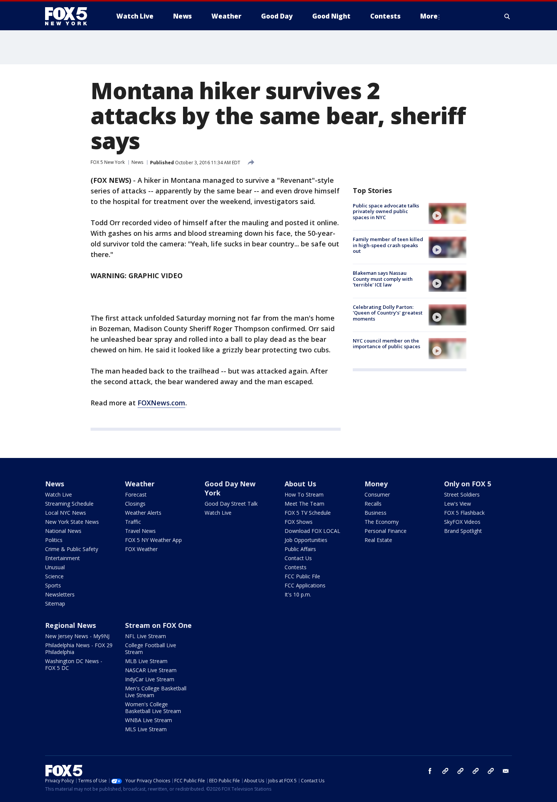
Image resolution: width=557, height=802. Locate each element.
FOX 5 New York (108, 162)
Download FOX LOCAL (312, 530)
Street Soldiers (462, 494)
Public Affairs (300, 549)
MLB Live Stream (146, 661)
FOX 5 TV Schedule (308, 512)
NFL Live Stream (145, 636)
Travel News (140, 530)
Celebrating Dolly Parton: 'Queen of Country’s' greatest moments (387, 313)
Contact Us (298, 558)
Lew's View (457, 503)
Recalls (373, 503)
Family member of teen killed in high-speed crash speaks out (388, 245)
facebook (430, 771)
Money (376, 483)
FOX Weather (141, 549)
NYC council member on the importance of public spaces (386, 343)
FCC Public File (302, 576)
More (429, 16)
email (506, 771)
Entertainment (62, 558)
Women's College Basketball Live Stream (153, 708)
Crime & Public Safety (71, 549)
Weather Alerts (143, 512)
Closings (135, 503)
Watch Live (58, 494)
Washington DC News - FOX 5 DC (73, 664)
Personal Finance (386, 530)
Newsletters (60, 594)
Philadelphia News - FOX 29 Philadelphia (79, 649)
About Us (300, 483)
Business (375, 512)
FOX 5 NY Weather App (153, 539)
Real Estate (378, 539)
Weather (140, 483)
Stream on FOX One (158, 625)
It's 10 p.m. (298, 594)
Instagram (445, 771)
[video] (447, 213)
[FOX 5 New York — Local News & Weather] (70, 16)
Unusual (55, 567)
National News (63, 530)
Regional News (70, 625)
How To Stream (304, 494)
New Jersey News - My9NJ (77, 636)
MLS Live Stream (146, 729)
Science (54, 576)
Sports (53, 585)
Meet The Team (304, 503)
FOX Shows (299, 521)
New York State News (72, 521)
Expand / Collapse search (507, 16)
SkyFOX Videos (462, 521)
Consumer (377, 494)
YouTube (475, 771)
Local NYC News (65, 512)
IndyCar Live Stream (149, 679)
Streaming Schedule (69, 503)
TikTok (460, 771)
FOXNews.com (161, 402)
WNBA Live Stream (148, 720)
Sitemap (55, 603)
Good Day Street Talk (231, 503)
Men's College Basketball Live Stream (155, 692)
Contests (296, 567)
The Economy (382, 521)
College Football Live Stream (150, 649)
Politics (54, 539)
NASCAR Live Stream (151, 670)
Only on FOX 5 (467, 483)
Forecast (136, 494)
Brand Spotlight (463, 530)
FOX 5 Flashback (464, 512)
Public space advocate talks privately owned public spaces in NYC (386, 211)
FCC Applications (305, 585)
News (137, 162)
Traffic (133, 521)
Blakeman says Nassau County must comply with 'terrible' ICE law (383, 279)
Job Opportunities (306, 539)
